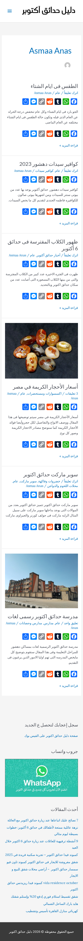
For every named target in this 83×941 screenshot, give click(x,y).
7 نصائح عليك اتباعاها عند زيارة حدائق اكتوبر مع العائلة (42, 820)
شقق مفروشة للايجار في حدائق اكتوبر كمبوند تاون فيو (42, 862)
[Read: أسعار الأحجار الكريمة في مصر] (41, 350)
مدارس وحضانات (30, 623)
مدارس (49, 623)
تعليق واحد (71, 623)
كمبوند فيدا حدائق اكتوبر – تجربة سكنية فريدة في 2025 (41, 855)
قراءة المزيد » (68, 145)
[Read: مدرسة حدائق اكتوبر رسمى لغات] (41, 580)
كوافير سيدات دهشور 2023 (48, 164)
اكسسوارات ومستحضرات (44, 393)
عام (57, 93)
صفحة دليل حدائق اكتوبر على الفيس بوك (51, 736)
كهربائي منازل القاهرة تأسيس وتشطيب (52, 911)
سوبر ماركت (28, 481)
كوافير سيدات (44, 171)
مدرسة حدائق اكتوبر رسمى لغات (43, 616)
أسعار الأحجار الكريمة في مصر (45, 386)
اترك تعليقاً (71, 93)
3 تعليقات (71, 393)
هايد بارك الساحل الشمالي (60, 904)
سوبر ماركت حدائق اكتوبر (50, 474)
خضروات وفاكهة (49, 481)
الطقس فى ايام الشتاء (54, 86)
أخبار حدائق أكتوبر (48, 255)
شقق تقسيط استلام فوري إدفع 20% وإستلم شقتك (44, 896)
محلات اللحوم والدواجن (62, 486)
